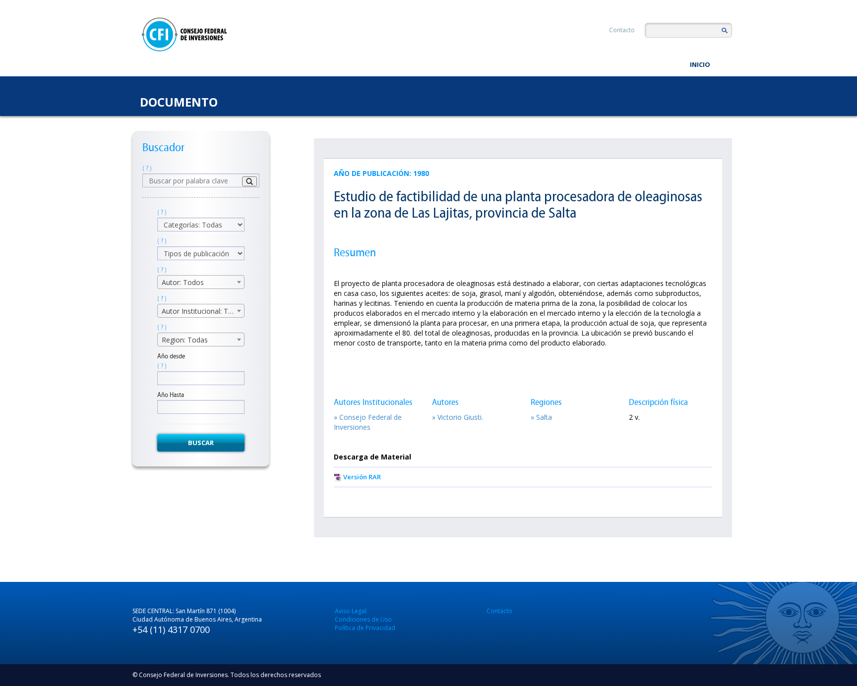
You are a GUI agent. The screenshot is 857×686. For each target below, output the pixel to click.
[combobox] (201, 282)
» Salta (541, 417)
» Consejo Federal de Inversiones (368, 422)
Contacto (622, 30)
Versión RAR (362, 476)
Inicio (700, 64)
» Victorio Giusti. (457, 417)
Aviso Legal (351, 611)
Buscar (201, 442)
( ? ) (147, 168)
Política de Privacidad (365, 628)
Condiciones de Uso (363, 619)
